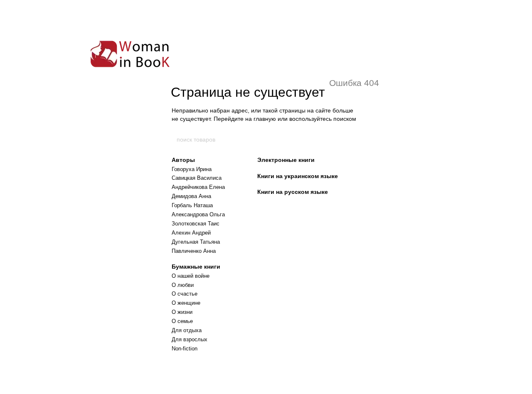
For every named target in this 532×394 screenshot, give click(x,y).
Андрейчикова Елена (198, 187)
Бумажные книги (196, 266)
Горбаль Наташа (192, 205)
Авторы (183, 160)
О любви (183, 285)
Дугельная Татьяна (196, 242)
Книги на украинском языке (297, 176)
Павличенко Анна (194, 251)
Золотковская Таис (195, 223)
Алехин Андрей (191, 233)
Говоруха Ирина (192, 169)
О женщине (186, 303)
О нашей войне (190, 276)
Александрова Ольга (198, 214)
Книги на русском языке (292, 191)
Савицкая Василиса (197, 178)
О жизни (182, 312)
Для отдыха (187, 330)
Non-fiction (184, 348)
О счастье (184, 294)
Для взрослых (189, 339)
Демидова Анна (191, 196)
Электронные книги (286, 160)
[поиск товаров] (356, 139)
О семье (182, 321)
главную (265, 118)
